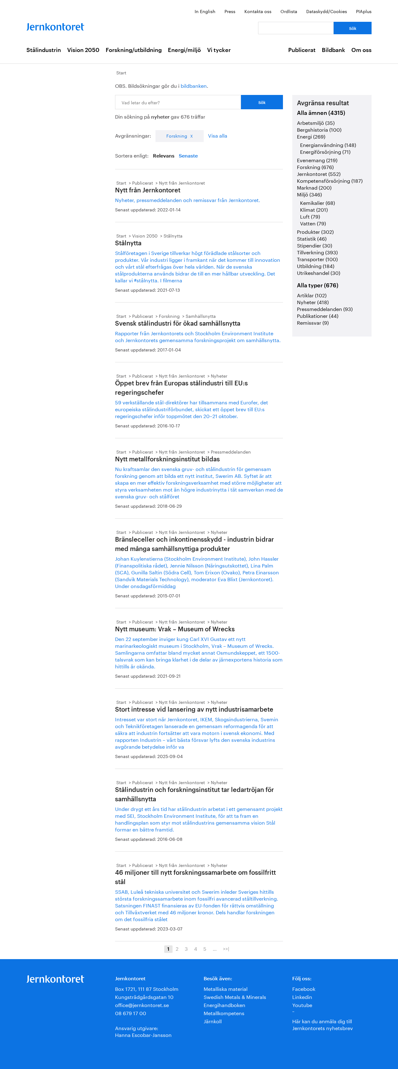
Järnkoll (213, 1020)
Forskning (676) (315, 166)
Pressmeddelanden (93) (325, 308)
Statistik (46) (311, 238)
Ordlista (288, 10)
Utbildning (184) (315, 265)
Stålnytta (173, 235)
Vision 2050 (83, 50)
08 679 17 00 (130, 1012)
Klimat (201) (314, 209)
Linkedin (302, 996)
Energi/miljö (184, 50)
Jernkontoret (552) (318, 173)
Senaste (188, 155)
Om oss (361, 50)
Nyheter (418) (313, 301)
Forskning (176, 135)
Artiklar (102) (311, 295)
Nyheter (219, 375)
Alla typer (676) (317, 285)
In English (205, 10)
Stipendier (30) (314, 245)
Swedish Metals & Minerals (235, 996)
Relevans (163, 155)
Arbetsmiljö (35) (316, 122)
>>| (226, 948)
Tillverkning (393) (317, 252)
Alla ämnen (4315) (321, 113)
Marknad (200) (314, 187)
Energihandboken (224, 1004)
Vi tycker (219, 50)
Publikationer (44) (317, 315)
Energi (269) (311, 136)
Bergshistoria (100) (319, 129)
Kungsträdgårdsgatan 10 (144, 996)
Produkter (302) (315, 231)
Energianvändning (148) (328, 144)
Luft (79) (310, 216)
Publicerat (302, 50)
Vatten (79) (313, 223)
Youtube (302, 1004)
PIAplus (364, 10)
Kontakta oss (257, 10)
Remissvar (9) (313, 322)
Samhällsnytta (201, 315)
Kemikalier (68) (317, 202)
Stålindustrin (43, 50)
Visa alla (217, 135)
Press (229, 10)
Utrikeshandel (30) (318, 272)
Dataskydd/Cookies (326, 10)
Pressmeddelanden (231, 451)
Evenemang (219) (317, 159)
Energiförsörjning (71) (325, 151)
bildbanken (194, 85)
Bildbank (333, 50)
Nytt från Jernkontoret (182, 182)
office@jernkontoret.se (142, 1004)
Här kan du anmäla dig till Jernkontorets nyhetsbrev (322, 1024)
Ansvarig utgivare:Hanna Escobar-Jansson (143, 1031)
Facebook (303, 988)
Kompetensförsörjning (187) (330, 180)
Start (121, 72)
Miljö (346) (309, 194)
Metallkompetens (224, 1012)
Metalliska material (226, 988)
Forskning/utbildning (134, 50)
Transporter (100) (317, 258)
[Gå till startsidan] (55, 25)
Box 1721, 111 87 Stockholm (146, 988)
